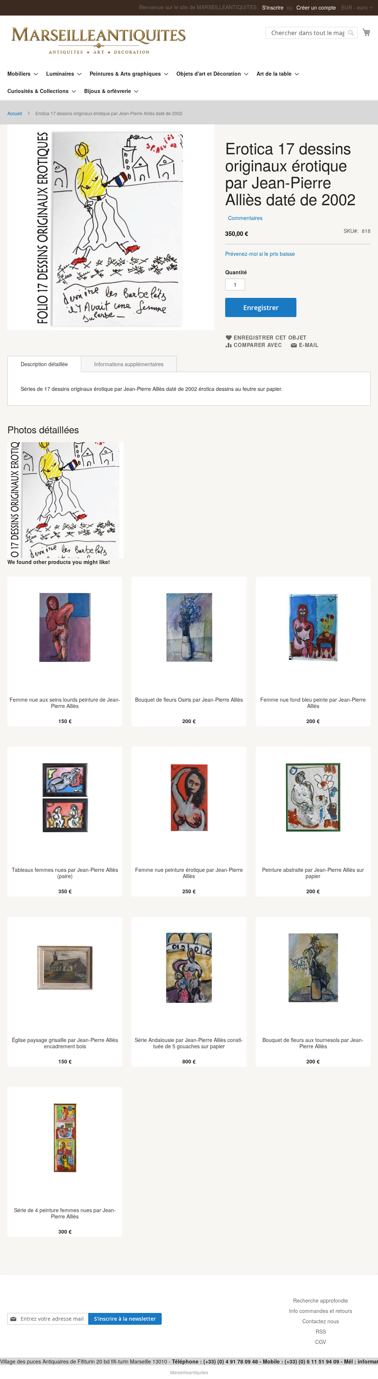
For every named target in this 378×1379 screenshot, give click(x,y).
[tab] (44, 364)
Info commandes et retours (320, 1310)
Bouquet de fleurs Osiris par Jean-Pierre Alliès (189, 700)
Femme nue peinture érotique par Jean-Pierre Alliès (189, 873)
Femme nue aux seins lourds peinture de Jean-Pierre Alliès (65, 703)
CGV (320, 1341)
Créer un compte (316, 7)
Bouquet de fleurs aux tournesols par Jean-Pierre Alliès (313, 1043)
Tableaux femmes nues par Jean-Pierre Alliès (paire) (65, 873)
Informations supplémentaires (129, 364)
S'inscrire (273, 7)
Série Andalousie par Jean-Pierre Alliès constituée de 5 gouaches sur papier (189, 1043)
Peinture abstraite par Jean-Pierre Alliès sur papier (313, 873)
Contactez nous (320, 1321)
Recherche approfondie (320, 1300)
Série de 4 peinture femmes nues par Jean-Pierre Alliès (65, 1213)
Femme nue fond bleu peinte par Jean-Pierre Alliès (313, 703)
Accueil (14, 113)
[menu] (189, 82)
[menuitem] (20, 73)
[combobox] (311, 33)
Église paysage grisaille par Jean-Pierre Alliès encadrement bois (65, 1043)
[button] (357, 8)
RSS (321, 1331)
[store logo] (98, 40)
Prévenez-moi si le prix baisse (260, 253)
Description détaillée (44, 364)
